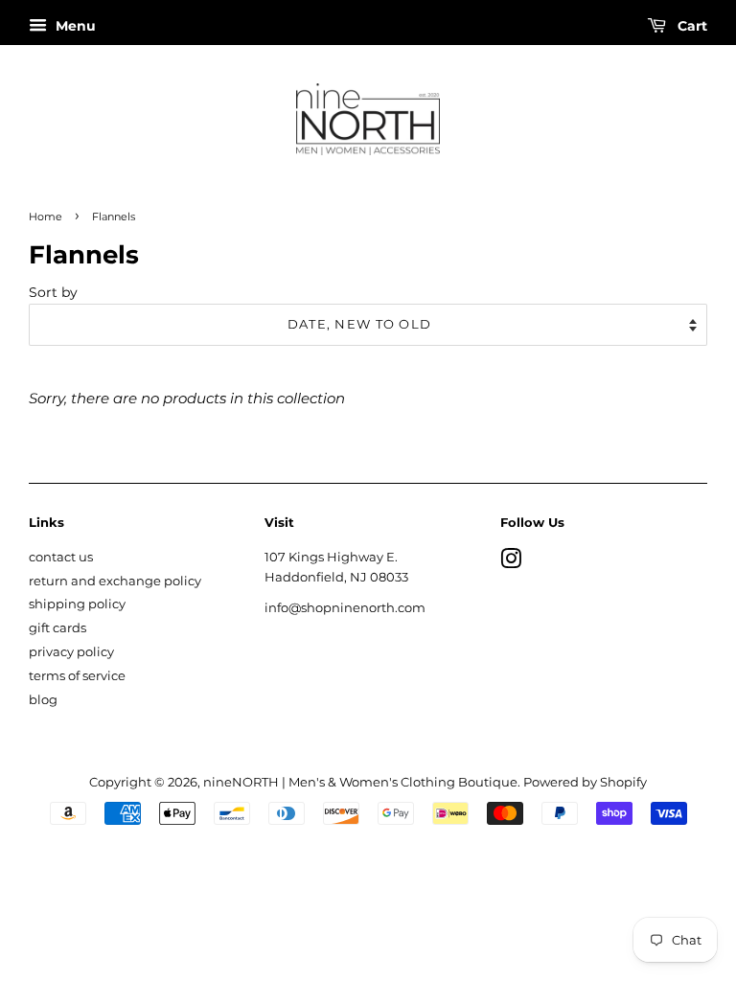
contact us (61, 557)
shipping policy (77, 604)
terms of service (77, 676)
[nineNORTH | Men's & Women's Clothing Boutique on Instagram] (510, 563)
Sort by (53, 292)
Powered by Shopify (585, 782)
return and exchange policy (115, 581)
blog (43, 700)
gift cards (57, 628)
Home (45, 216)
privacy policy (71, 652)
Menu (74, 25)
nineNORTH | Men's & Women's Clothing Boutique (360, 782)
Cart (690, 25)
